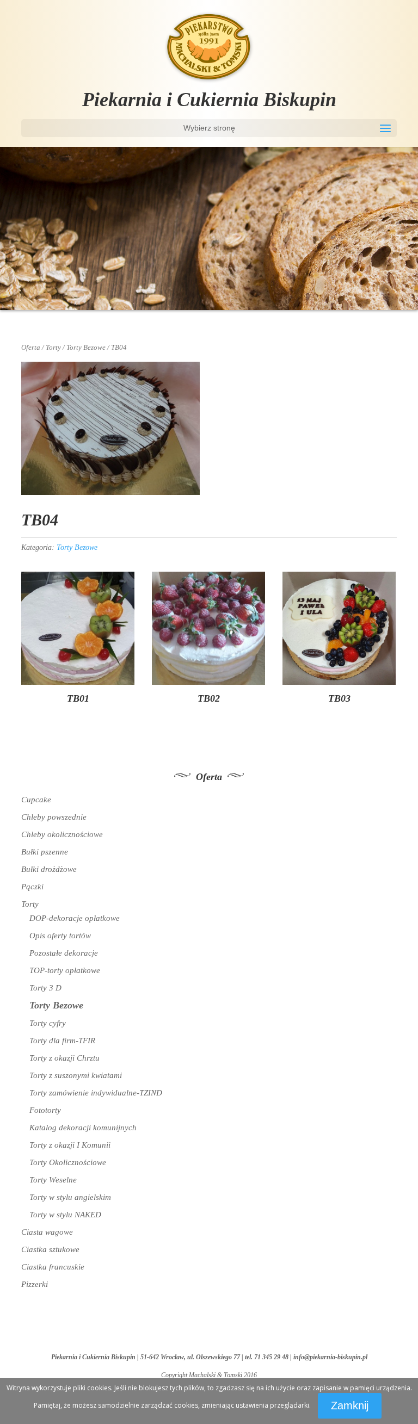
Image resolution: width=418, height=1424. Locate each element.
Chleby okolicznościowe (62, 834)
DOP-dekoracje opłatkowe (74, 918)
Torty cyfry (47, 1023)
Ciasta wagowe (47, 1232)
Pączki (32, 886)
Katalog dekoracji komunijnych (83, 1127)
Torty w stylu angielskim (70, 1197)
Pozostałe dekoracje (63, 953)
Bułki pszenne (44, 851)
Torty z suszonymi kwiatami (75, 1075)
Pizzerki (34, 1284)
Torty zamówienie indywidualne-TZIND (95, 1092)
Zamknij (349, 1405)
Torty (53, 347)
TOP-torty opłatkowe (64, 970)
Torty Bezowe (86, 347)
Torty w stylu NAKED (65, 1214)
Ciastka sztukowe (50, 1249)
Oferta (30, 347)
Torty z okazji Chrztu (64, 1058)
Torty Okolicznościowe (67, 1162)
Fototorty (45, 1110)
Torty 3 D (45, 987)
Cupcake (36, 799)
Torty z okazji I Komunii (69, 1145)
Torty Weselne (53, 1179)
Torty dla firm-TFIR (62, 1040)
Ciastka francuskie (52, 1266)
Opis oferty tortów (60, 935)
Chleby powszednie (54, 817)
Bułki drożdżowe (49, 869)
